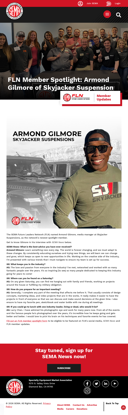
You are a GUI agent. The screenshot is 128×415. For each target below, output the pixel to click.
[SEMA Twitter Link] (96, 383)
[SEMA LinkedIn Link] (105, 383)
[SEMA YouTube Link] (114, 383)
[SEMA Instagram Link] (87, 390)
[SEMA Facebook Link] (87, 383)
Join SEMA (92, 3)
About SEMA (63, 405)
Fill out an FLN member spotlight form (26, 321)
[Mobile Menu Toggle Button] (107, 14)
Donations (82, 409)
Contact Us (78, 405)
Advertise (92, 405)
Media (60, 409)
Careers (70, 409)
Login (117, 3)
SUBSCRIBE (64, 368)
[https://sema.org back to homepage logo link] (121, 14)
